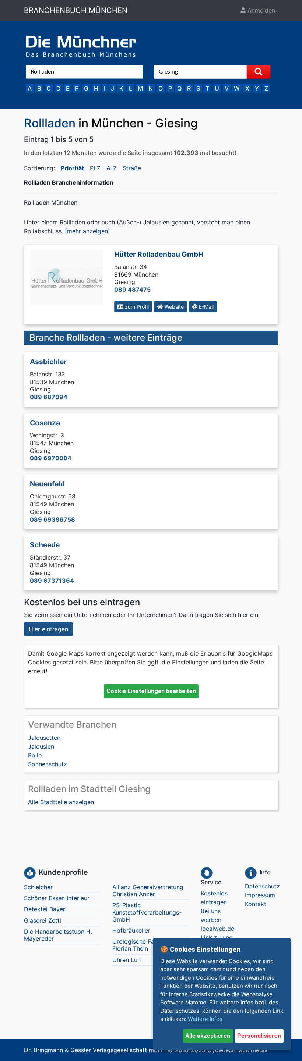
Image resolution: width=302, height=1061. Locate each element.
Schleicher (38, 887)
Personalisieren (259, 1035)
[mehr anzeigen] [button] (87, 231)
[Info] (251, 873)
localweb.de (217, 928)
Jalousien (41, 746)
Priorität (72, 168)
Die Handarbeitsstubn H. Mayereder (58, 935)
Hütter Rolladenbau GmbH (158, 254)
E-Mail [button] (205, 307)
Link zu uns (216, 937)
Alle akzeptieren (207, 1035)
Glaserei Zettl (42, 920)
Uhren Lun (126, 960)
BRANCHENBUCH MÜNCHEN (75, 10)
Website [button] (173, 307)
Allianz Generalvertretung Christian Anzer (147, 890)
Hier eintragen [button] (48, 629)
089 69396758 (52, 519)
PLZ (95, 168)
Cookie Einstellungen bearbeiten (151, 691)
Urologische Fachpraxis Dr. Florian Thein (149, 945)
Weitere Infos (205, 1018)
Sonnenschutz (47, 764)
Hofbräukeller (131, 930)
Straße (132, 168)
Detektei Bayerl (45, 909)
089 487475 (132, 289)
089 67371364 (52, 580)
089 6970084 (50, 458)
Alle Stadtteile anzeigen (61, 802)
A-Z (111, 168)
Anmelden (260, 10)
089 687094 (48, 397)
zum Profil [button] (136, 307)
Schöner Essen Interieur (56, 898)
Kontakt (255, 904)
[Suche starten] (258, 72)
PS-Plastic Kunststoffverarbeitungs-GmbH (147, 912)
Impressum (260, 895)
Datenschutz (262, 886)
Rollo (35, 755)
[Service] (207, 873)
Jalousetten (44, 737)
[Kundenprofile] (30, 873)
